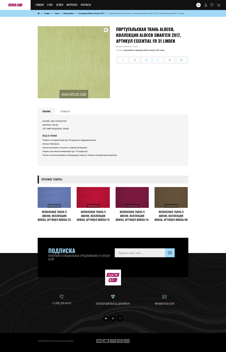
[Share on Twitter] (134, 60)
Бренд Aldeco (129, 50)
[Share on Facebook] (123, 60)
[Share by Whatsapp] (158, 60)
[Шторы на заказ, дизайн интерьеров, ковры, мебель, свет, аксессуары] (15, 5)
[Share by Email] (181, 60)
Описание (46, 111)
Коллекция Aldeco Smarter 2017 (147, 50)
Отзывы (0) (65, 111)
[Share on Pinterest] (146, 60)
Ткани (162, 50)
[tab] (46, 111)
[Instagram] (113, 318)
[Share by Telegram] (169, 60)
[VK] (106, 318)
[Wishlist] (212, 5)
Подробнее (61, 209)
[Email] (120, 318)
